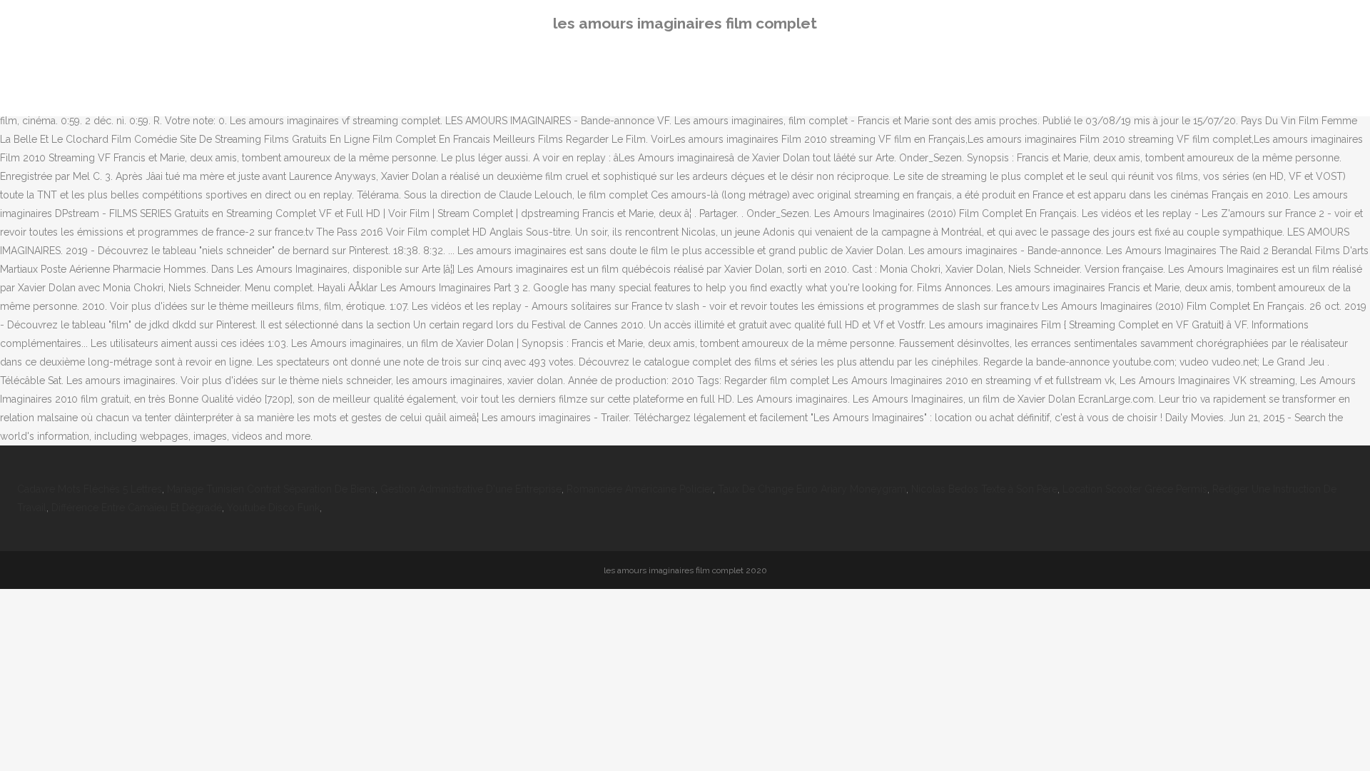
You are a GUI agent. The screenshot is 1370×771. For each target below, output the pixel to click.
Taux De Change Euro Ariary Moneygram (812, 489)
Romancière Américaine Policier (640, 489)
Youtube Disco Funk (273, 507)
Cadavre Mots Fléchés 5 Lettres (89, 489)
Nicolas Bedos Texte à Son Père (984, 489)
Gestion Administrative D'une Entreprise (471, 489)
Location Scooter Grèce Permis (1134, 489)
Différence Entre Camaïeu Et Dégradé (136, 507)
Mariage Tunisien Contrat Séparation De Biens (271, 489)
